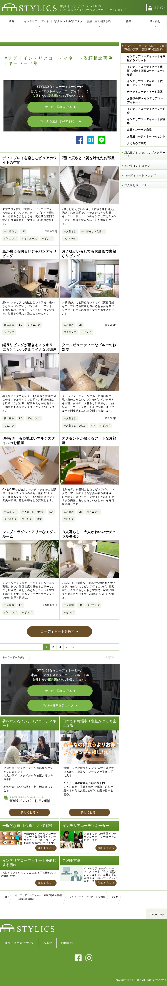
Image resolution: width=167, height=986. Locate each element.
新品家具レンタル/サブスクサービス (144, 154)
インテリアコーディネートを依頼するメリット (146, 58)
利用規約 (67, 943)
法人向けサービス (135, 185)
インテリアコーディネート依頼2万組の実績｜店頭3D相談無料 (145, 47)
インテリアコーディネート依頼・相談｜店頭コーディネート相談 (146, 70)
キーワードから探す (13, 657)
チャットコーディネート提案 (145, 91)
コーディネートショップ (140, 175)
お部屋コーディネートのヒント (146, 136)
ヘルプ (47, 943)
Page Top (157, 914)
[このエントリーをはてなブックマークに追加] (90, 143)
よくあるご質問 (136, 143)
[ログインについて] (150, 8)
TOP (5, 897)
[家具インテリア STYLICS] (29, 7)
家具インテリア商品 (139, 129)
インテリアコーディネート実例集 (146, 121)
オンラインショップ (137, 165)
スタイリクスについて (19, 943)
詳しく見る (28, 812)
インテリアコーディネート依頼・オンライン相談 (145, 83)
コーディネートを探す (57, 631)
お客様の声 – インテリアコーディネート (145, 100)
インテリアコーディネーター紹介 (146, 110)
